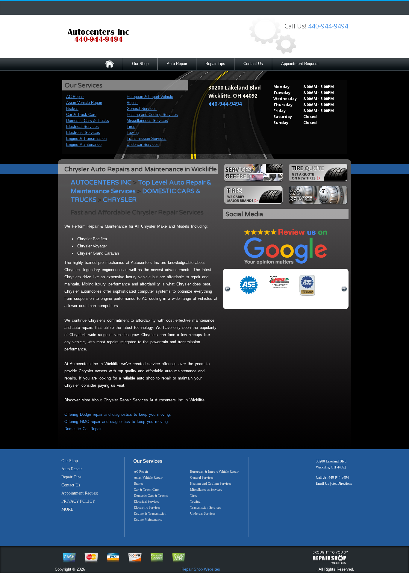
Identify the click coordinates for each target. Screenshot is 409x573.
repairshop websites (329, 559)
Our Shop (140, 63)
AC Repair (75, 96)
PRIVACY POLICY (78, 501)
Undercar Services (143, 144)
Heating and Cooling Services (152, 114)
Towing (133, 132)
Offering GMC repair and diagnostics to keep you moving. (116, 421)
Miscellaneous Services (147, 120)
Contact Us (253, 63)
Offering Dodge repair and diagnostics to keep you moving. (117, 414)
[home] (98, 36)
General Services (142, 108)
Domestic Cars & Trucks (87, 120)
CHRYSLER (120, 200)
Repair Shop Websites (200, 569)
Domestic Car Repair (83, 429)
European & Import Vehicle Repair (214, 471)
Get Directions (341, 483)
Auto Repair (177, 63)
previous (228, 289)
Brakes (72, 108)
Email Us (322, 483)
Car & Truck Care (81, 114)
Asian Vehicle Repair (84, 102)
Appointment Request (300, 63)
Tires (131, 126)
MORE (67, 509)
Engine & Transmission (86, 138)
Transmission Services (146, 138)
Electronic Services (83, 132)
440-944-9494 (328, 26)
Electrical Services (82, 126)
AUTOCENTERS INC (101, 182)
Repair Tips (215, 63)
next (344, 289)
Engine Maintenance (84, 144)
